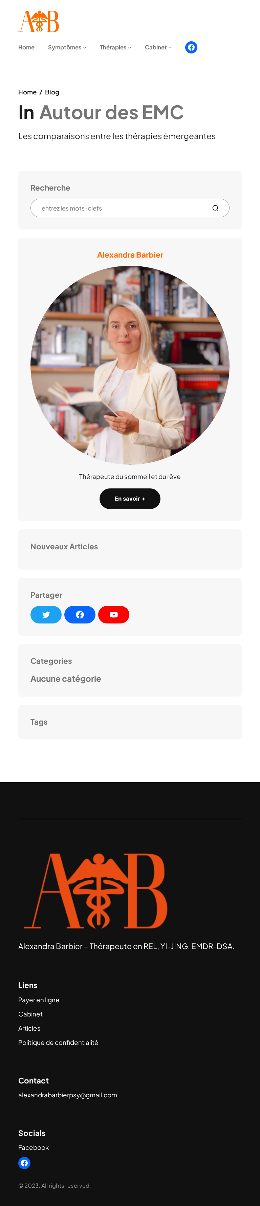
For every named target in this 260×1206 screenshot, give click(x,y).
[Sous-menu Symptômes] (84, 47)
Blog (52, 92)
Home (27, 92)
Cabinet (30, 1014)
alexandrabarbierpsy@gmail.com (67, 1095)
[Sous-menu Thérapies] (129, 47)
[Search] (218, 208)
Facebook (33, 1147)
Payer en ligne (39, 1000)
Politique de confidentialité (58, 1042)
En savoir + (130, 498)
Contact (33, 1080)
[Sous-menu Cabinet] (170, 47)
